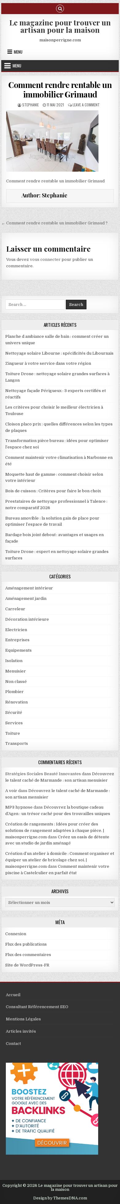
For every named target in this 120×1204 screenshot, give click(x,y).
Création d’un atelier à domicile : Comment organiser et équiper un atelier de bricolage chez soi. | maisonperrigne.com (59, 860)
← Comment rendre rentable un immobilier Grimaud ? (54, 223)
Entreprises (17, 640)
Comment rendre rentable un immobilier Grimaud (60, 89)
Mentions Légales (23, 1019)
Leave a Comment (86, 104)
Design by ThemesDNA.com (60, 1198)
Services (14, 723)
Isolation (13, 660)
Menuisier (15, 671)
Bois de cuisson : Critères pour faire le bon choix (53, 491)
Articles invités (21, 1031)
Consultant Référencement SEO (37, 1006)
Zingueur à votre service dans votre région (48, 363)
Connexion (15, 934)
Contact (13, 1043)
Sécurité (13, 712)
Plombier (14, 691)
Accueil (13, 995)
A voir (11, 790)
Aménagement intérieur (29, 588)
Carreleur (15, 609)
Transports (16, 743)
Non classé (16, 681)
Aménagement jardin (25, 598)
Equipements (18, 650)
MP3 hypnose (19, 807)
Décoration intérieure (27, 619)
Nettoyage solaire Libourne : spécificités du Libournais (59, 353)
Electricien (16, 629)
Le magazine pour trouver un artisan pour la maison (60, 26)
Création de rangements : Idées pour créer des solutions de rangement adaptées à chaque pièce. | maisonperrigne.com (54, 830)
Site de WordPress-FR (27, 965)
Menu (18, 52)
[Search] (60, 8)
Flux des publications (26, 944)
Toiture (12, 733)
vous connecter (45, 259)
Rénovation (16, 702)
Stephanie (30, 104)
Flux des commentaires (28, 954)
